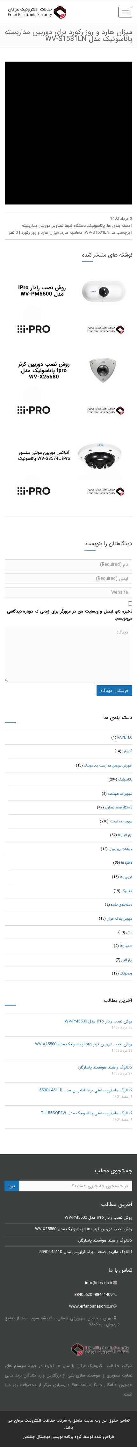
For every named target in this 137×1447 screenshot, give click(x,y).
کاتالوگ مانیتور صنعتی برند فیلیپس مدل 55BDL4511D (85, 1090)
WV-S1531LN (97, 232)
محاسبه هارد (72, 232)
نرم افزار (126, 960)
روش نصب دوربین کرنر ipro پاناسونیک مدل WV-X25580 (83, 1044)
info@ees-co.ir (98, 1283)
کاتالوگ (126, 891)
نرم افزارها (125, 835)
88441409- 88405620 (93, 1294)
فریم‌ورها (126, 877)
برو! (12, 1185)
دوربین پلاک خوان (119, 918)
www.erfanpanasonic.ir (90, 1306)
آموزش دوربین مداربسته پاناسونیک (108, 765)
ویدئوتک (126, 973)
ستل (129, 932)
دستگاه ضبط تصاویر (69, 225)
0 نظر (13, 232)
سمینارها (126, 946)
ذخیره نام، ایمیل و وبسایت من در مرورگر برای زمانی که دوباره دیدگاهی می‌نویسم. (69, 615)
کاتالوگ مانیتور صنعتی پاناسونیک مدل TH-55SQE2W (86, 1113)
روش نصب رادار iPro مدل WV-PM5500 (98, 1021)
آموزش (127, 751)
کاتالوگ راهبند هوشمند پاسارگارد (104, 1067)
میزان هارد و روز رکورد (40, 232)
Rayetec (124, 737)
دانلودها (126, 863)
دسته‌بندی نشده (121, 905)
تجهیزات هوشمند (120, 794)
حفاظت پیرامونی (120, 849)
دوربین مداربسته (36, 225)
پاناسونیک (96, 225)
